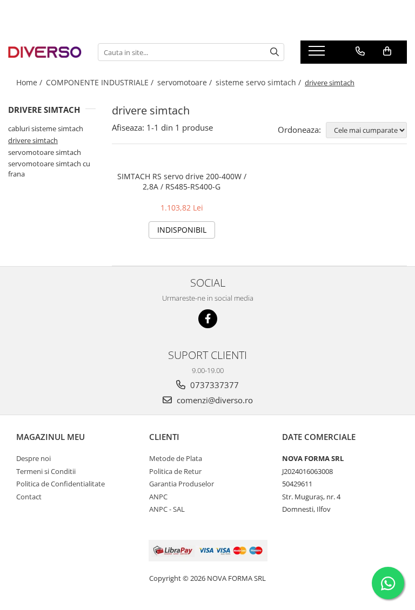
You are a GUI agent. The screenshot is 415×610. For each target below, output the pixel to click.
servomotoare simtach (44, 152)
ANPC (158, 496)
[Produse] (318, 54)
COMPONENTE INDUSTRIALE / (101, 82)
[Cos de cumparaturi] (387, 51)
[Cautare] (274, 52)
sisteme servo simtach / (259, 82)
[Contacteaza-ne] (360, 51)
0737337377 (213, 384)
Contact (29, 496)
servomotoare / (185, 82)
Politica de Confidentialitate (60, 484)
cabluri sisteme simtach (45, 128)
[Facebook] (207, 318)
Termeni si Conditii (46, 471)
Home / (30, 82)
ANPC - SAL (167, 509)
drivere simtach (33, 140)
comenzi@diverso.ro (214, 400)
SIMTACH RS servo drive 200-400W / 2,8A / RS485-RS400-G (181, 181)
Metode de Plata (175, 458)
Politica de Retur (175, 471)
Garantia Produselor (181, 484)
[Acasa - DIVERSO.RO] (45, 51)
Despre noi (33, 458)
